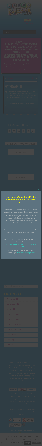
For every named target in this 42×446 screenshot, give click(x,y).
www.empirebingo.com (26, 253)
